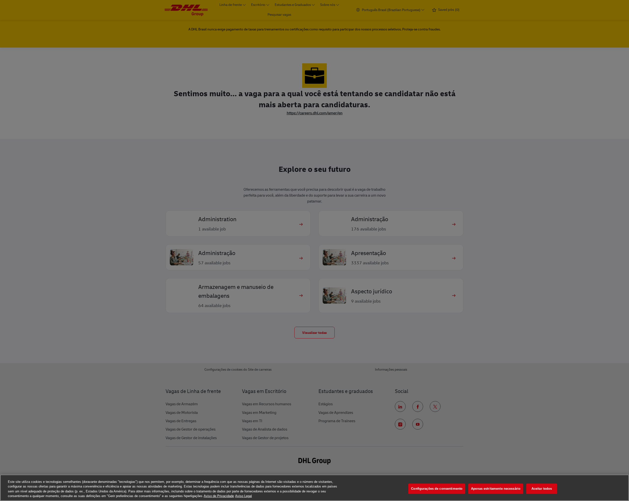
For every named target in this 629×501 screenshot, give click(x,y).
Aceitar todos (541, 488)
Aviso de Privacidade (219, 496)
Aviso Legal (243, 496)
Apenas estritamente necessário (495, 488)
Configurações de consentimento (436, 488)
